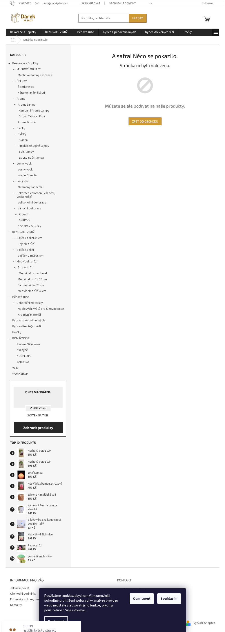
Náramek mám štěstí (31, 93)
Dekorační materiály (30, 303)
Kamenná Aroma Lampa (34, 110)
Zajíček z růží (25, 250)
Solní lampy (26, 152)
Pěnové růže (20, 297)
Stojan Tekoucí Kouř (32, 116)
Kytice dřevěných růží (26, 326)
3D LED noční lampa (31, 158)
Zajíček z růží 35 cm (29, 238)
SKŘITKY (24, 220)
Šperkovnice (26, 87)
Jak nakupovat (90, 3)
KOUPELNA (24, 356)
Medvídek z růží (27, 261)
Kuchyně (22, 350)
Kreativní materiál (29, 315)
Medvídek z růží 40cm (32, 291)
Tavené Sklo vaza (28, 344)
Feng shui (23, 181)
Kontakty (16, 605)
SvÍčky (22, 134)
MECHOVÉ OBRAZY (29, 69)
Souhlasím (169, 598)
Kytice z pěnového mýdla (28, 320)
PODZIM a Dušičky (29, 226)
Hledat (137, 18)
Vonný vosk (25, 169)
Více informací (75, 610)
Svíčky (21, 128)
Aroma (21, 99)
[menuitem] (23, 32)
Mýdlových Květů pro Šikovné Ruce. (41, 309)
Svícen (23, 140)
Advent (23, 214)
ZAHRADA (23, 362)
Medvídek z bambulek (33, 273)
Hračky (16, 332)
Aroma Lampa (27, 105)
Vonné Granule (27, 175)
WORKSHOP (20, 374)
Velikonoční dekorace (32, 202)
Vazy (15, 368)
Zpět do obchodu (145, 121)
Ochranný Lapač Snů (31, 187)
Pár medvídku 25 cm (31, 285)
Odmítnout (142, 598)
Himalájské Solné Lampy (33, 146)
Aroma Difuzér (27, 122)
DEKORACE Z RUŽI (23, 232)
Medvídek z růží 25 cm (32, 279)
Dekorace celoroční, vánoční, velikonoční (36, 195)
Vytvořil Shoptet (204, 623)
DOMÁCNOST (21, 338)
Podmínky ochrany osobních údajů (32, 599)
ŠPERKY (22, 81)
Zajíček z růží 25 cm (30, 256)
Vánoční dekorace (29, 208)
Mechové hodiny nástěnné (35, 75)
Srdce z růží (25, 267)
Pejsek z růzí (26, 244)
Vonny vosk (24, 163)
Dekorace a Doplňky (25, 63)
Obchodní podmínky (122, 3)
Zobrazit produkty (38, 427)
